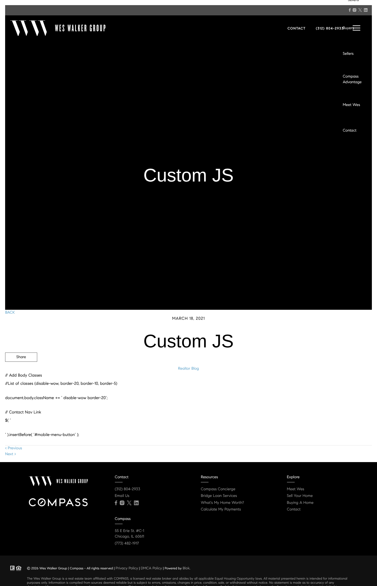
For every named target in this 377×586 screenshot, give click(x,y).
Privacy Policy (127, 568)
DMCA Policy (151, 568)
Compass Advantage (352, 79)
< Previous (13, 448)
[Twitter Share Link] (21, 371)
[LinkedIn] (366, 10)
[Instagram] (354, 10)
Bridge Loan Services (219, 496)
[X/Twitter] (360, 10)
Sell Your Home (300, 496)
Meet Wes (351, 105)
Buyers (348, 28)
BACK (10, 312)
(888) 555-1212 (333, 384)
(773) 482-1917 (127, 543)
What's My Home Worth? (222, 502)
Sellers (348, 53)
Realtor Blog (188, 368)
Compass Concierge (218, 489)
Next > (10, 454)
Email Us (122, 496)
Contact (349, 130)
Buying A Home (300, 502)
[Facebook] (350, 10)
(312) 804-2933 (330, 28)
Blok (186, 568)
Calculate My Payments (221, 509)
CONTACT (296, 28)
